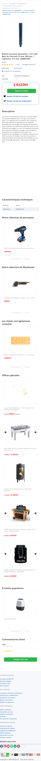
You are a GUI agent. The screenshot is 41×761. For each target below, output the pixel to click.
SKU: (3, 76)
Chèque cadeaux (5, 737)
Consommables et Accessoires (12, 6)
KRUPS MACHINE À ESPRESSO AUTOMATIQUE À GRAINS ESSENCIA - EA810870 (19, 571)
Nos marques (4, 686)
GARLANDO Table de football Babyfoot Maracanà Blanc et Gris (20, 449)
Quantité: (5, 79)
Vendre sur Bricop (6, 726)
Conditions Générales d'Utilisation (11, 693)
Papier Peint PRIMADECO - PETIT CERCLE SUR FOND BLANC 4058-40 (19, 409)
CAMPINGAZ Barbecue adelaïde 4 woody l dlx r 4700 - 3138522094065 (19, 530)
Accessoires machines (9, 8)
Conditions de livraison (7, 698)
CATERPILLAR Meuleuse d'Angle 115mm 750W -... (20, 298)
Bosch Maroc (18, 68)
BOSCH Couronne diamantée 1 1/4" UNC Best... (19, 355)
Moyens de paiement (7, 702)
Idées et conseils (5, 710)
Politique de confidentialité (9, 695)
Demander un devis (6, 712)
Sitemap (2, 716)
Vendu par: (5, 68)
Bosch (4, 62)
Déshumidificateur (10, 619)
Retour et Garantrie (6, 700)
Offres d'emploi (5, 733)
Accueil (4, 4)
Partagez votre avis (28, 64)
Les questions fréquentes (8, 719)
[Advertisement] (20, 172)
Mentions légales (5, 681)
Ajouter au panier (21, 91)
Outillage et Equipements (17, 4)
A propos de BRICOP (6, 679)
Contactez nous (5, 683)
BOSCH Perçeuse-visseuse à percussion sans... (19, 248)
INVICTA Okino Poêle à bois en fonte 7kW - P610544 (18, 490)
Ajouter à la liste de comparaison (19, 101)
